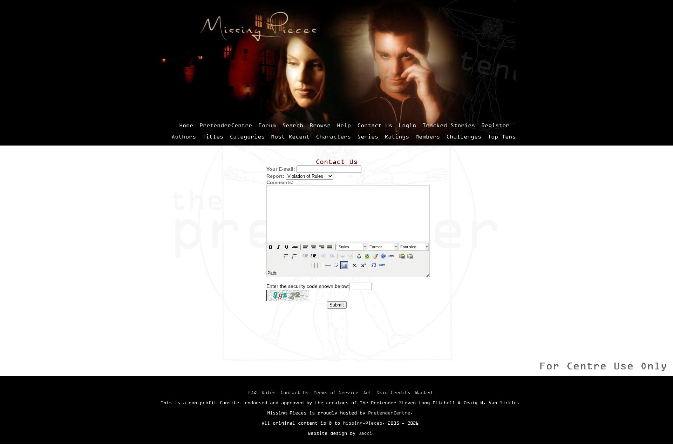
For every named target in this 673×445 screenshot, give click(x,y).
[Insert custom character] (374, 265)
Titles (212, 136)
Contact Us (374, 125)
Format (375, 247)
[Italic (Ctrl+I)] (279, 247)
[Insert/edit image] (367, 256)
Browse (320, 125)
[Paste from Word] (402, 256)
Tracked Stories (448, 125)
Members (427, 136)
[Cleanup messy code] (375, 256)
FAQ (252, 392)
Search (292, 125)
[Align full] (330, 247)
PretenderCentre (225, 125)
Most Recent (290, 136)
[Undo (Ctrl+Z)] (324, 256)
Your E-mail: (280, 169)
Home (186, 125)
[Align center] (314, 247)
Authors (183, 136)
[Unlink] (351, 256)
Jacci (365, 433)
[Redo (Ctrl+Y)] (332, 256)
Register (495, 125)
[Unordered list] (286, 256)
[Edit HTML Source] (391, 256)
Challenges (463, 136)
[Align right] (322, 247)
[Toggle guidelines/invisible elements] (344, 265)
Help (344, 125)
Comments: (280, 182)
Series (367, 136)
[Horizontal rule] (382, 265)
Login (407, 125)
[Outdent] (305, 256)
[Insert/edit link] (343, 256)
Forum (267, 125)
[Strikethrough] (295, 247)
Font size (408, 247)
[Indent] (313, 256)
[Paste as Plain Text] (410, 256)
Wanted (423, 392)
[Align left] (306, 247)
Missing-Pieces (362, 422)
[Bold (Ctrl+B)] (270, 247)
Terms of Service (335, 392)
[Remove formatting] (336, 265)
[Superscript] (363, 265)
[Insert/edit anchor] (359, 256)
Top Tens (502, 136)
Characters (333, 136)
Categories (247, 136)
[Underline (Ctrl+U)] (287, 247)
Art (367, 392)
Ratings (397, 136)
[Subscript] (355, 265)
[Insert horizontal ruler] (328, 265)
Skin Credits (393, 392)
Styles (344, 247)
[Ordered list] (294, 256)
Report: (275, 176)
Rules (268, 392)
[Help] (383, 256)
